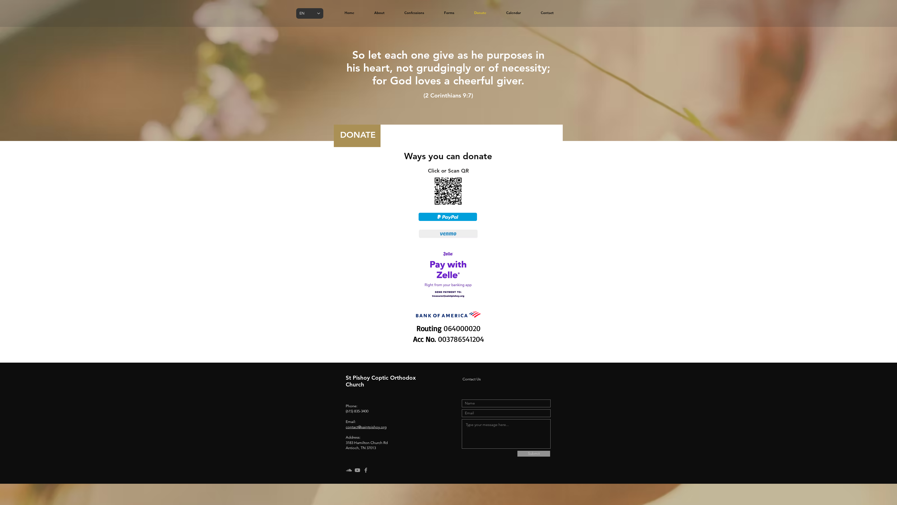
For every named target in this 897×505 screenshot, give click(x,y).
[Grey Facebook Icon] (366, 470)
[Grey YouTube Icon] (357, 470)
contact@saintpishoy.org (366, 427)
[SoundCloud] (349, 470)
